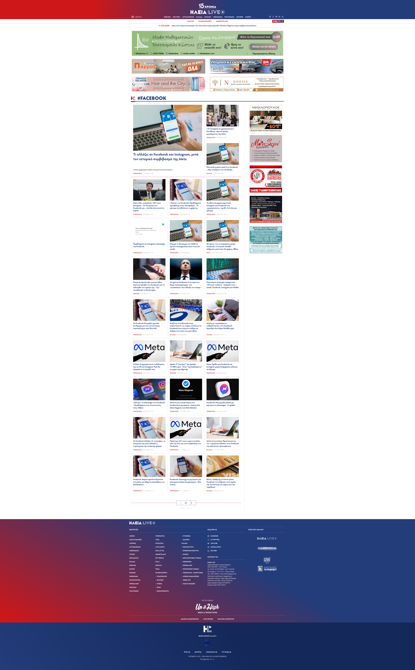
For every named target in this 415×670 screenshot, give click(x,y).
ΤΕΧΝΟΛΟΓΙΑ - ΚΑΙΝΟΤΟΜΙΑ (193, 573)
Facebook (214, 536)
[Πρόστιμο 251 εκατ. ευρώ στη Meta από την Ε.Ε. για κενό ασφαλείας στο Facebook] (186, 428)
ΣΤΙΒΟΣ (159, 584)
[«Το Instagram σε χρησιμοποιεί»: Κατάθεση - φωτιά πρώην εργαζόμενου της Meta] (223, 115)
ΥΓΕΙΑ (157, 540)
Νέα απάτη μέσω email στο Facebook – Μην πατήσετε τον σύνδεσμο (222, 168)
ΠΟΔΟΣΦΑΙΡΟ (162, 576)
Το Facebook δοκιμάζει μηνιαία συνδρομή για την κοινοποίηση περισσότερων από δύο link (146, 326)
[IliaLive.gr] (267, 538)
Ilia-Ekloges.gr (226, 652)
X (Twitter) (214, 540)
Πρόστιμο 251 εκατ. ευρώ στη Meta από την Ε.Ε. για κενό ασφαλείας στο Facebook (185, 443)
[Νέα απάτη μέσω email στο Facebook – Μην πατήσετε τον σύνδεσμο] (223, 154)
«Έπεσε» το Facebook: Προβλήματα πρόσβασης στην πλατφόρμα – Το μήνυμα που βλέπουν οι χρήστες (185, 205)
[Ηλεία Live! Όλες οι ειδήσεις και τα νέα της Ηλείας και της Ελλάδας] (207, 8)
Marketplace (222, 21)
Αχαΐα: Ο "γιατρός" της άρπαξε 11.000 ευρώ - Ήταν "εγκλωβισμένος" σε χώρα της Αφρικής (186, 367)
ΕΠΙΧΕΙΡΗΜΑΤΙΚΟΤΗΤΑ (191, 551)
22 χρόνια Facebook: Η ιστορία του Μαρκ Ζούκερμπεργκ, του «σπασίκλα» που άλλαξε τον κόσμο (185, 285)
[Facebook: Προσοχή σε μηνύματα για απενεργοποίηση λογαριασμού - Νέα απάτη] (186, 466)
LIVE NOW (165, 25)
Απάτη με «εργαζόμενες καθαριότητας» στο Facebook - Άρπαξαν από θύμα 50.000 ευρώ (220, 326)
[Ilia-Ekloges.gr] (267, 569)
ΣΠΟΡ (159, 587)
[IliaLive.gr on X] (273, 17)
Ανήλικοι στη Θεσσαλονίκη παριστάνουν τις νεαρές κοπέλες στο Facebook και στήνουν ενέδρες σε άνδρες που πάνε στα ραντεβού (185, 327)
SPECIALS (158, 565)
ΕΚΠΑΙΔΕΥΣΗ (133, 558)
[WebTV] (278, 21)
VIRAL (157, 569)
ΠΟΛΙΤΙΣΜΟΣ (229, 17)
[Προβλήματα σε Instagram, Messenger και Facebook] (149, 231)
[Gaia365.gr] (267, 559)
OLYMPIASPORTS (161, 573)
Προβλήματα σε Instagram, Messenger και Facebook (149, 245)
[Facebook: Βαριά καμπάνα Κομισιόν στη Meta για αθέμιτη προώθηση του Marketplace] (149, 466)
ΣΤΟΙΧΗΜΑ (187, 536)
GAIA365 (184, 543)
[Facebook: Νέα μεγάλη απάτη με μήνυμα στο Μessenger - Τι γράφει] (223, 389)
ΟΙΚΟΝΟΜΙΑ (217, 17)
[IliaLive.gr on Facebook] (270, 17)
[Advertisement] (266, 270)
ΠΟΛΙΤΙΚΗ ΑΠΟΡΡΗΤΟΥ (226, 619)
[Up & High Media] (207, 608)
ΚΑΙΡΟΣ (248, 17)
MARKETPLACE (160, 554)
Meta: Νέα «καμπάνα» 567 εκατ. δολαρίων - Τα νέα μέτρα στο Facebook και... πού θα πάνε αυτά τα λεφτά (148, 207)
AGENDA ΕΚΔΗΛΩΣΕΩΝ (191, 576)
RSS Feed (213, 551)
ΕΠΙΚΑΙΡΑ (167, 17)
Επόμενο (191, 503)
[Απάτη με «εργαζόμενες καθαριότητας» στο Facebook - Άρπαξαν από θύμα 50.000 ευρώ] (223, 310)
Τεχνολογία (137, 173)
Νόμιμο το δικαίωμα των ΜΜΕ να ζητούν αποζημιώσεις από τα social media (185, 246)
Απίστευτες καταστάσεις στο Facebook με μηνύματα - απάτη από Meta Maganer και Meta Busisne (185, 405)
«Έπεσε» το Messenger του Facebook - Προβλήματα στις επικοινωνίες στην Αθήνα (149, 405)
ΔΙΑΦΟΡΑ (186, 540)
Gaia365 (190, 21)
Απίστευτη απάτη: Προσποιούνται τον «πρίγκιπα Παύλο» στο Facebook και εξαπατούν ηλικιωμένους (223, 443)
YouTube (213, 543)
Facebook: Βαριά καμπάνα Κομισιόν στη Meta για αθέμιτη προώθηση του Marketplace (148, 482)
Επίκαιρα (136, 294)
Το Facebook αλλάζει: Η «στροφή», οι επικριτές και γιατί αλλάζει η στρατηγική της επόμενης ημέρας (149, 443)
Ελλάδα (209, 173)
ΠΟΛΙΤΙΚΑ (176, 17)
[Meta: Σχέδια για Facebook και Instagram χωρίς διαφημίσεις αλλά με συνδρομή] (223, 351)
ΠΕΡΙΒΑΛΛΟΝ (134, 584)
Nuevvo (211, 659)
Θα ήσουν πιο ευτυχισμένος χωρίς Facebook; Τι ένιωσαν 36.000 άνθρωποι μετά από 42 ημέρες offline (222, 246)
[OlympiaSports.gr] (267, 548)
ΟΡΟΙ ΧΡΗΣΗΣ (208, 619)
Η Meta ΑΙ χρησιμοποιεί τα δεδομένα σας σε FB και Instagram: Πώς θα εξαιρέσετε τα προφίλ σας (148, 367)
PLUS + (157, 562)
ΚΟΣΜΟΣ (207, 17)
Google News (215, 547)
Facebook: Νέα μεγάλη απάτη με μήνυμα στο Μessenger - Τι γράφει (221, 403)
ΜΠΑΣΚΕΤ (160, 580)
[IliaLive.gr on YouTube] (276, 17)
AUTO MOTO (160, 547)
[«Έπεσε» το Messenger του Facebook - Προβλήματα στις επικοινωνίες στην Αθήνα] (149, 389)
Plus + (209, 253)
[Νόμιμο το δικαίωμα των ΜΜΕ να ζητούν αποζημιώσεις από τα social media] (186, 231)
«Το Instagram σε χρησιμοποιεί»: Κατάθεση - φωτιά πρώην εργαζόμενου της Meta (220, 131)
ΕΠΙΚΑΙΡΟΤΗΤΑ (188, 547)
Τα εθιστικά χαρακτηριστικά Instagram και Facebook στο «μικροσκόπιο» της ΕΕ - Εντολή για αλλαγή (222, 207)
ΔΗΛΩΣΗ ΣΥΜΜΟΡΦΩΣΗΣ (190, 619)
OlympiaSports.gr (211, 652)
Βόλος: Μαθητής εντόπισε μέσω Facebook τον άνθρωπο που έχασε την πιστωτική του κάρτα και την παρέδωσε (221, 483)
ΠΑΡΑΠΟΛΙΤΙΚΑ (134, 580)
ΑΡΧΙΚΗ (132, 536)
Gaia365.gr (198, 652)
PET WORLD (159, 558)
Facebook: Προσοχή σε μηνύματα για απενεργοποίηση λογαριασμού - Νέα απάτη (185, 482)
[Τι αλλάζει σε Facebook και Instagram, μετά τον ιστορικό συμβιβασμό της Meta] (167, 128)
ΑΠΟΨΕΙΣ (239, 17)
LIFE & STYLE (159, 551)
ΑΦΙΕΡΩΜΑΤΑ (134, 551)
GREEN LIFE (186, 580)
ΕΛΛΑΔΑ (199, 17)
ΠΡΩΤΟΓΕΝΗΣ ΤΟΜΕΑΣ (191, 569)
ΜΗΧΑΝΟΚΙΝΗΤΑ (163, 591)
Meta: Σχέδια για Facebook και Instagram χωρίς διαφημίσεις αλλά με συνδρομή (222, 367)
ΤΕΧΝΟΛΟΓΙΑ (160, 536)
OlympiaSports (205, 21)
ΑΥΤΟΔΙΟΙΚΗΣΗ (188, 17)
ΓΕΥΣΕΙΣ (132, 554)
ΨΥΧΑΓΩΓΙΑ (159, 543)
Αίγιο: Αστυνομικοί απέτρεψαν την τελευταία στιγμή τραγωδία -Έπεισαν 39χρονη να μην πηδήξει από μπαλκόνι (214, 25)
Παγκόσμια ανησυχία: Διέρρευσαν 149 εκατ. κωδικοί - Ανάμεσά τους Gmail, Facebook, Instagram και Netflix (223, 285)
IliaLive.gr (187, 652)
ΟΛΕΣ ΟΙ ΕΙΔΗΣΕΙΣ (135, 540)
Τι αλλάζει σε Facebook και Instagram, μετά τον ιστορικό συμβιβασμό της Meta (165, 156)
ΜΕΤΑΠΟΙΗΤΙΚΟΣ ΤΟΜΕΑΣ (192, 558)
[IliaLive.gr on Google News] (280, 17)
